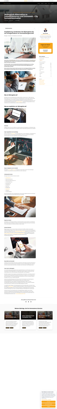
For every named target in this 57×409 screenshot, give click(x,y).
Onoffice (9, 169)
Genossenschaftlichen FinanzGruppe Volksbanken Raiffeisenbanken (14, 233)
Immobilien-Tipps (41, 82)
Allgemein (41, 60)
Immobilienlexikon (41, 81)
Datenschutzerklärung (44, 399)
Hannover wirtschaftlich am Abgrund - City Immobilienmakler (11, 316)
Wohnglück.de (11, 286)
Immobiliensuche (8, 177)
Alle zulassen (48, 401)
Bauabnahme (7, 188)
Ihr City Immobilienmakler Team (20, 293)
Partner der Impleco (19, 101)
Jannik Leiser (13, 133)
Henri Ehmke (17, 20)
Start (5, 12)
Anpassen (48, 406)
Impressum (49, 399)
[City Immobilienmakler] (7, 3)
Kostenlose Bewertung (42, 83)
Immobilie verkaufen (42, 84)
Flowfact (14, 169)
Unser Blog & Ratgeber (9, 12)
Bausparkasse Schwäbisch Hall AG (20, 231)
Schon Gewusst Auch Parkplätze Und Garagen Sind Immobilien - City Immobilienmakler (28, 316)
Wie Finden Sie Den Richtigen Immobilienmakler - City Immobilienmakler (44, 316)
